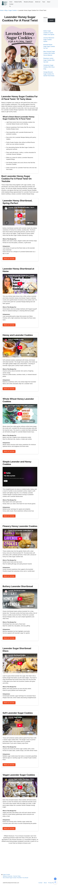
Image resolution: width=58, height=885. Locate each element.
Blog (6, 10)
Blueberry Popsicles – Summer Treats (12, 876)
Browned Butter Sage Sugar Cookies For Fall (49, 46)
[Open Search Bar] (10, 6)
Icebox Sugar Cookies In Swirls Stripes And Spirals (48, 32)
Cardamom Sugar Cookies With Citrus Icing (49, 67)
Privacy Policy (51, 882)
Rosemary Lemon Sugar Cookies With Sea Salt (49, 60)
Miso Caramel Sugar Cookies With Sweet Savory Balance (49, 53)
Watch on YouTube (9, 258)
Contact (11, 4)
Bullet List (37, 1)
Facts (43, 1)
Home (10, 1)
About (48, 1)
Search (45, 17)
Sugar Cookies (13, 10)
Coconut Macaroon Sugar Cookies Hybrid (48, 39)
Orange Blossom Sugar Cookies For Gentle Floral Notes (48, 73)
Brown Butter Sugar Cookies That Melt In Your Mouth (15, 877)
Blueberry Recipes (28, 1)
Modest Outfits (18, 1)
